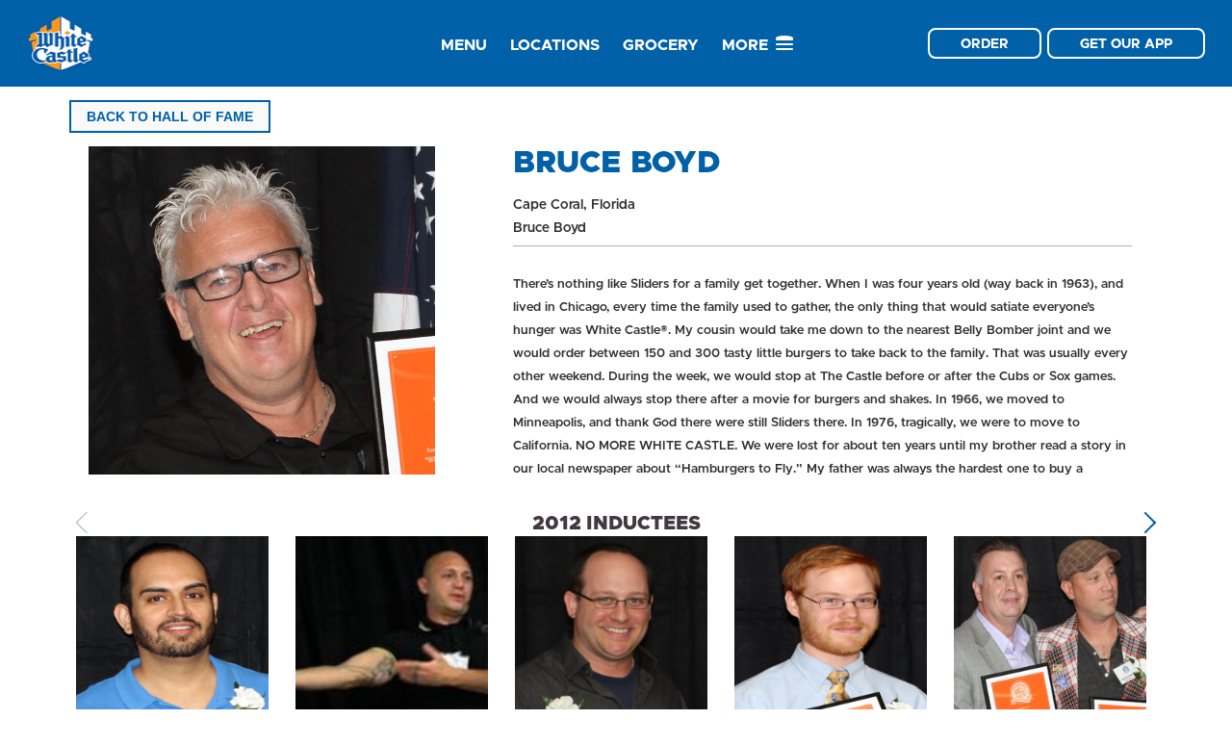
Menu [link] (464, 45)
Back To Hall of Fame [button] (170, 116)
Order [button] (985, 43)
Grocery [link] (661, 45)
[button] (1146, 523)
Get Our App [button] (1126, 43)
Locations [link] (555, 45)
